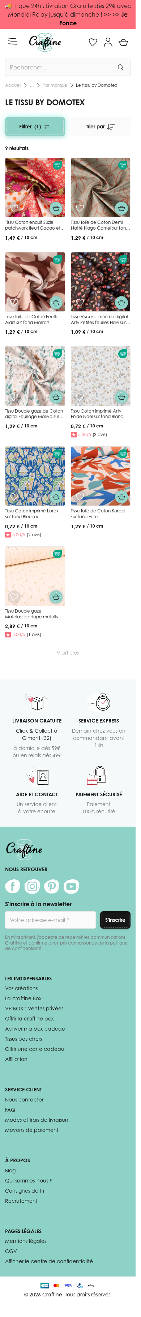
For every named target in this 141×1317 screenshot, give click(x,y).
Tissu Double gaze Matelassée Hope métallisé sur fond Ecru (33, 616)
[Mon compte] (108, 42)
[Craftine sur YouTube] (71, 886)
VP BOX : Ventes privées (34, 1008)
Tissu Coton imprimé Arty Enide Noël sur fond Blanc (97, 413)
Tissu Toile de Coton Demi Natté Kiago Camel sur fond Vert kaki (100, 228)
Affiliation (16, 1059)
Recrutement (21, 1201)
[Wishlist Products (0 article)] (93, 42)
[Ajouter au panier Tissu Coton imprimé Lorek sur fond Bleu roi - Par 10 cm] (56, 496)
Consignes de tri (24, 1191)
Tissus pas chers (23, 1039)
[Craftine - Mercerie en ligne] (45, 42)
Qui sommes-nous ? (28, 1180)
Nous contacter (24, 1099)
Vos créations (21, 988)
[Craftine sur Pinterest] (51, 886)
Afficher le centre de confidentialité (49, 1261)
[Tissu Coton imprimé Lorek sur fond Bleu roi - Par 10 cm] (35, 476)
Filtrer (30, 126)
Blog (10, 1170)
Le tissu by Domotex (96, 85)
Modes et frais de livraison (36, 1120)
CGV (11, 1251)
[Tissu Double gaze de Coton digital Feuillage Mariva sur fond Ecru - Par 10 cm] (35, 376)
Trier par (95, 126)
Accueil (13, 85)
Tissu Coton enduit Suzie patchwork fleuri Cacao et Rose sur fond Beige (32, 228)
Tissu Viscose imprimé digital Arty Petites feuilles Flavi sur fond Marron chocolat (99, 322)
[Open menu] (12, 41)
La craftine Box (23, 998)
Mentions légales (25, 1241)
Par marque (55, 85)
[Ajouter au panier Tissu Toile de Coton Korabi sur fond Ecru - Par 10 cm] (121, 496)
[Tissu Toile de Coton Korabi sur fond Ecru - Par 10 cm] (101, 476)
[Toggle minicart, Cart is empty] (123, 42)
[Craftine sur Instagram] (32, 886)
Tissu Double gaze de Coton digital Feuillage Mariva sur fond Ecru (34, 416)
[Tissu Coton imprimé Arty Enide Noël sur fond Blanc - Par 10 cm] (101, 376)
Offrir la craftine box (29, 1018)
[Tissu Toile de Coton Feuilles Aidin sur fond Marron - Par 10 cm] (35, 282)
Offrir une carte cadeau (34, 1049)
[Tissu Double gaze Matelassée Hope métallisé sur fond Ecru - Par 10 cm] (35, 576)
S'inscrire (115, 920)
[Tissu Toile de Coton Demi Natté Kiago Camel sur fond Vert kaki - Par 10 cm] (101, 188)
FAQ (10, 1110)
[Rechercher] (120, 67)
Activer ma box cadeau (35, 1029)
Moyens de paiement (32, 1130)
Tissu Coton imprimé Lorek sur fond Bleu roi (32, 513)
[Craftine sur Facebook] (12, 886)
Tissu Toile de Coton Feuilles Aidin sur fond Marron (32, 319)
